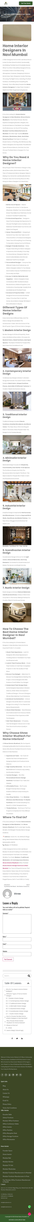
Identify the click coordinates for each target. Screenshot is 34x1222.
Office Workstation (9, 1139)
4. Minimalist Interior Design (17, 1006)
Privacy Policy (7, 1104)
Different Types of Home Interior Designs (16, 995)
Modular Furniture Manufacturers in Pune (16, 1176)
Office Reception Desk (10, 1133)
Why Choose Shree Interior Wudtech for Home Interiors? (16, 1022)
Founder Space (7, 1151)
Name (5, 936)
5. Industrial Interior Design (17, 1009)
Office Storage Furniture (10, 1136)
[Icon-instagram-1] (6, 1074)
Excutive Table (7, 1114)
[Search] (29, 976)
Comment (6, 913)
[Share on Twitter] (17, 1038)
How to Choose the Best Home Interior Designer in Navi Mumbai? (16, 1017)
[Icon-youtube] (9, 1074)
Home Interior (7, 1154)
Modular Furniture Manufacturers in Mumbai (17, 1173)
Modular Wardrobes (9, 1169)
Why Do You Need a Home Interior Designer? (16, 990)
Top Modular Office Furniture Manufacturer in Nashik (16, 1181)
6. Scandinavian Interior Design (18, 1011)
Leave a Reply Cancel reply (14, 1030)
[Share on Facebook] (12, 1038)
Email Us (5, 1100)
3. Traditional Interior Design (17, 1003)
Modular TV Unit (8, 1165)
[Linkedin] (13, 1074)
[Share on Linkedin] (22, 1038)
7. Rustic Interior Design (16, 1014)
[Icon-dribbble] (20, 1074)
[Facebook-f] (2, 1074)
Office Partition (7, 1130)
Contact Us (6, 1093)
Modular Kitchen (8, 1162)
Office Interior (7, 1127)
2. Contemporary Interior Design (19, 1001)
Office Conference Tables (11, 1124)
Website (5, 951)
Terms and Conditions (10, 1108)
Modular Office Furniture (11, 1121)
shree (10, 1028)
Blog (4, 1086)
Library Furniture (8, 1117)
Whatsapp (6, 1097)
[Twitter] (16, 1074)
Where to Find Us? (12, 1025)
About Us (6, 1089)
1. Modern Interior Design (15, 998)
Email (5, 944)
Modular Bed (7, 1158)
